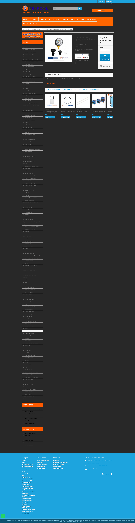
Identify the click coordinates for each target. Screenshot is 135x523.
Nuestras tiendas (28, 445)
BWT (25, 416)
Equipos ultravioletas (29, 200)
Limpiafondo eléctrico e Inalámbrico (29, 162)
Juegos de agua (28, 241)
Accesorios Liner (28, 91)
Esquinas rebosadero (29, 98)
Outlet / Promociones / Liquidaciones (28, 398)
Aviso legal (27, 435)
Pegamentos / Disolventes (30, 265)
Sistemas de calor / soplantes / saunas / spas (30, 204)
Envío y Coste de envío (30, 433)
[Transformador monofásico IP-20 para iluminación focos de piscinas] (99, 101)
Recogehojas (27, 168)
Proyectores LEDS (28, 144)
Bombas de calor (28, 207)
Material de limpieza (29, 311)
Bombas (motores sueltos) (30, 301)
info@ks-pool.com (95, 468)
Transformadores (28, 151)
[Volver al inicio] (23, 29)
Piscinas (26, 248)
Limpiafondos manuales (29, 156)
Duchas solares (28, 125)
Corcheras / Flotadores (29, 229)
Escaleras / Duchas (29, 309)
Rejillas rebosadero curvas (30, 95)
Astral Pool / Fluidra (29, 411)
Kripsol (26, 251)
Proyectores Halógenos (29, 139)
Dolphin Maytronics (28, 357)
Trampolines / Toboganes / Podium (32, 226)
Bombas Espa (27, 345)
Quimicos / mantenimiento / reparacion (30, 271)
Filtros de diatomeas (29, 66)
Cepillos (26, 171)
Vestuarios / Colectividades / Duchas (30, 276)
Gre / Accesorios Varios (29, 253)
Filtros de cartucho (28, 64)
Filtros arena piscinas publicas (31, 61)
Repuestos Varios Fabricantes (30, 343)
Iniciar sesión (101, 1)
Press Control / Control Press (31, 377)
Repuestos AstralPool (28, 326)
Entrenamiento (27, 234)
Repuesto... (48, 109)
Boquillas (26, 88)
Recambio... (79, 109)
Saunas (26, 217)
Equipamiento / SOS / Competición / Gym (31, 223)
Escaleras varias (28, 117)
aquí (81, 521)
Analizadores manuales (29, 192)
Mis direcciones (57, 466)
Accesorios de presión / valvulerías (31, 258)
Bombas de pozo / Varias (30, 389)
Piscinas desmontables (29, 246)
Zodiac (26, 367)
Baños (26, 282)
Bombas (34, 19)
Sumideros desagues (29, 287)
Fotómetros (27, 195)
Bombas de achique (29, 391)
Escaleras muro (28, 108)
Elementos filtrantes (29, 78)
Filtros (43, 19)
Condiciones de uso (29, 438)
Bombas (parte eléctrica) (30, 299)
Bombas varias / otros (29, 54)
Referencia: (77, 44)
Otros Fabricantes (28, 369)
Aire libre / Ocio (27, 236)
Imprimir (79, 63)
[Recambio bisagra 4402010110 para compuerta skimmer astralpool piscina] (83, 101)
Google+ (78, 57)
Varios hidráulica (28, 394)
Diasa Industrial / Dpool (29, 355)
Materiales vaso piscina (29, 81)
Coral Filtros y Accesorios (30, 418)
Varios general (27, 268)
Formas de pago (28, 440)
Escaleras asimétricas (29, 115)
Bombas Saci (27, 350)
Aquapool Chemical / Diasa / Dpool (33, 409)
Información (28, 429)
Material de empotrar (29, 314)
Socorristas (27, 231)
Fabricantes (28, 405)
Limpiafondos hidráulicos (30, 159)
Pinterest (86, 57)
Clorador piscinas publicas (30, 185)
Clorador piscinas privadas (30, 183)
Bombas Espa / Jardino (30, 413)
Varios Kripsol (27, 323)
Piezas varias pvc (28, 260)
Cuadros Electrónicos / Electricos (32, 149)
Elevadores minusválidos (30, 129)
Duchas (26, 122)
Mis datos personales (58, 468)
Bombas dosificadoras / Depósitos (32, 188)
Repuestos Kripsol (30, 24)
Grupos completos (28, 384)
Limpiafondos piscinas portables (31, 166)
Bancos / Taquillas (28, 292)
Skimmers (26, 83)
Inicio (25, 19)
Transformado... (96, 109)
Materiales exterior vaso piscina (31, 105)
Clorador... (109, 109)
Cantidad (102, 47)
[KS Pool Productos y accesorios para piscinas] (36, 9)
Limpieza (65, 19)
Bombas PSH (27, 348)
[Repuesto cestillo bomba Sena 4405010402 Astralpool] (52, 101)
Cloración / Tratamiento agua (83, 19)
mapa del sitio (109, 3)
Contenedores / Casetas (30, 76)
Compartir (85, 54)
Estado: (76, 46)
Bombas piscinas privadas (30, 49)
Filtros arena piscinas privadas (31, 59)
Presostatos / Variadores (30, 382)
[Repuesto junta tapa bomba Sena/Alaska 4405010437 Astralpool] (68, 101)
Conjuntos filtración (28, 69)
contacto (103, 3)
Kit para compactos (28, 74)
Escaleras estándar (28, 110)
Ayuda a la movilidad (29, 284)
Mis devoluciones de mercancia (60, 462)
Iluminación (54, 19)
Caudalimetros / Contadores (30, 197)
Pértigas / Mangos (28, 173)
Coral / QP (26, 352)
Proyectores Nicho (28, 142)
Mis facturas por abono (58, 464)
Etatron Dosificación (29, 423)
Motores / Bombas (28, 374)
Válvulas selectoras (29, 71)
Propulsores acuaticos (29, 238)
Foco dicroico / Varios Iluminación (32, 146)
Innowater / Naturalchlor (29, 365)
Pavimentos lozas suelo (29, 289)
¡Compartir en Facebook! (82, 60)
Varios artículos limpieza (30, 178)
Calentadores (27, 209)
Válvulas (26, 263)
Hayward (26, 360)
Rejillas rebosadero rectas (30, 93)
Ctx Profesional (28, 420)
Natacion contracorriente (30, 321)
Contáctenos (109, 1)
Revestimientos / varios (29, 134)
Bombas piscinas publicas (30, 52)
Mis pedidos (56, 460)
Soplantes (26, 214)
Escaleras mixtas (28, 112)
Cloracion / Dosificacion (29, 306)
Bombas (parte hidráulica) (30, 297)
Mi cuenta (56, 458)
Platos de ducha (28, 127)
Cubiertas (26, 132)
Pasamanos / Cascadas (29, 120)
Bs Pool (26, 362)
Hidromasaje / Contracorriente (31, 103)
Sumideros (26, 86)
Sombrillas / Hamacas (29, 243)
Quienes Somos (28, 442)
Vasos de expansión (29, 379)
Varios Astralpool (28, 340)
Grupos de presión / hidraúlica (30, 372)
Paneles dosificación (29, 190)
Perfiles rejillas (27, 100)
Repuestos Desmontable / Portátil (32, 255)
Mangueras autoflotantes (30, 175)
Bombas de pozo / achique (29, 386)
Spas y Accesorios (28, 219)
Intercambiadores (28, 212)
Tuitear (78, 54)
